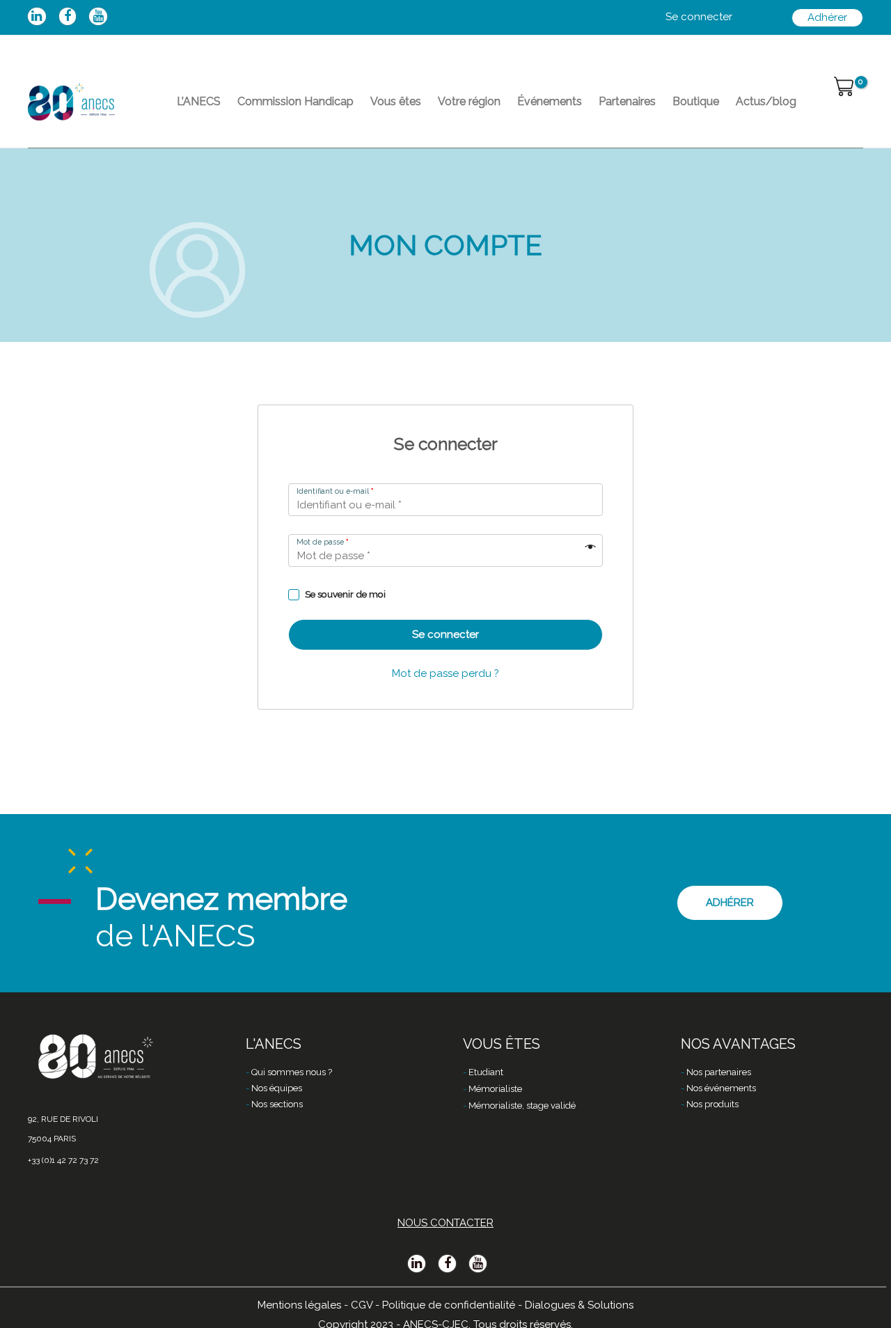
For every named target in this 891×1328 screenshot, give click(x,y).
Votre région (469, 101)
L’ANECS (199, 101)
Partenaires (627, 101)
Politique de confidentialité (448, 1305)
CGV (361, 1305)
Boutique (695, 101)
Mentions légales (299, 1305)
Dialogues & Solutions (579, 1305)
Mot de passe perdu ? (445, 673)
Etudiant (485, 1072)
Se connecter (445, 634)
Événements (549, 101)
